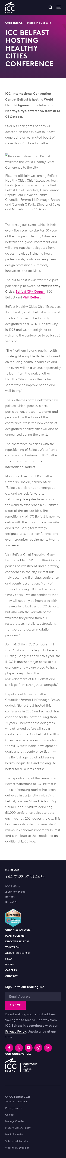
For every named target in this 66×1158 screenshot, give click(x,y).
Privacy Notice (13, 1108)
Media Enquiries (14, 1134)
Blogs (9, 964)
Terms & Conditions (16, 1101)
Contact (11, 976)
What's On (12, 947)
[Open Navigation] (57, 7)
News (9, 958)
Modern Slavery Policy (18, 1127)
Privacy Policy (15, 1031)
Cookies (9, 1114)
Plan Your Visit (16, 935)
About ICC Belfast (17, 953)
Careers (11, 970)
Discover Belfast (17, 941)
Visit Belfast (32, 297)
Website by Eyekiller (17, 1147)
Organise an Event (18, 929)
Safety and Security (16, 1141)
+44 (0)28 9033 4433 (25, 876)
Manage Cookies (14, 1121)
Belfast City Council (30, 291)
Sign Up (15, 1004)
